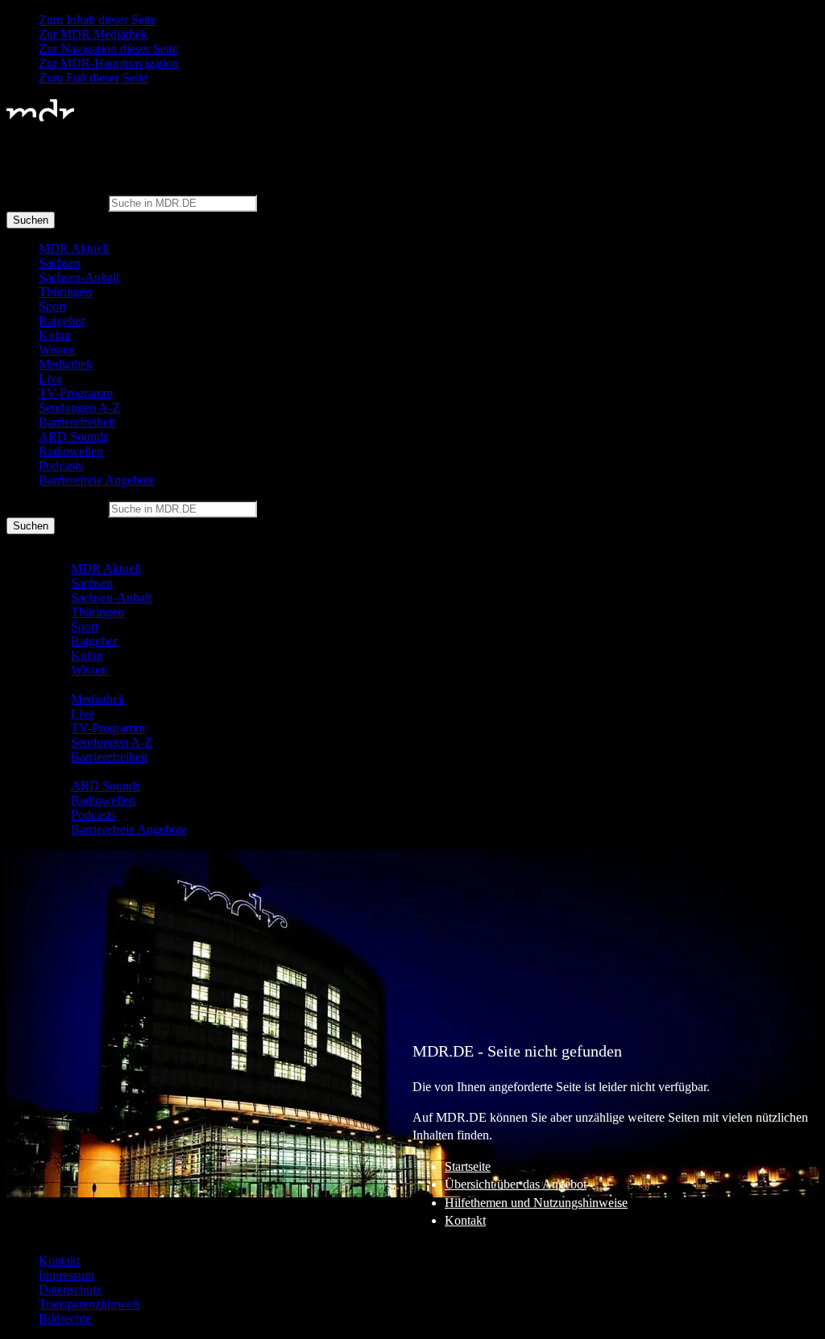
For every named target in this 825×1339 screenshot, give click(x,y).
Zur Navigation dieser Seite (108, 49)
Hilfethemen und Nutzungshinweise (536, 1202)
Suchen (30, 220)
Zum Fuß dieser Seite (93, 77)
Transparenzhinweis (89, 1304)
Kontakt (465, 1220)
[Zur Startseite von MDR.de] (40, 118)
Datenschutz (70, 1289)
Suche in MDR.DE (55, 202)
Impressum (66, 1275)
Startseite (468, 1166)
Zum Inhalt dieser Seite (97, 20)
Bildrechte (65, 1318)
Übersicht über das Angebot (516, 1184)
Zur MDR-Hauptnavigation (109, 63)
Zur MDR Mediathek (93, 34)
